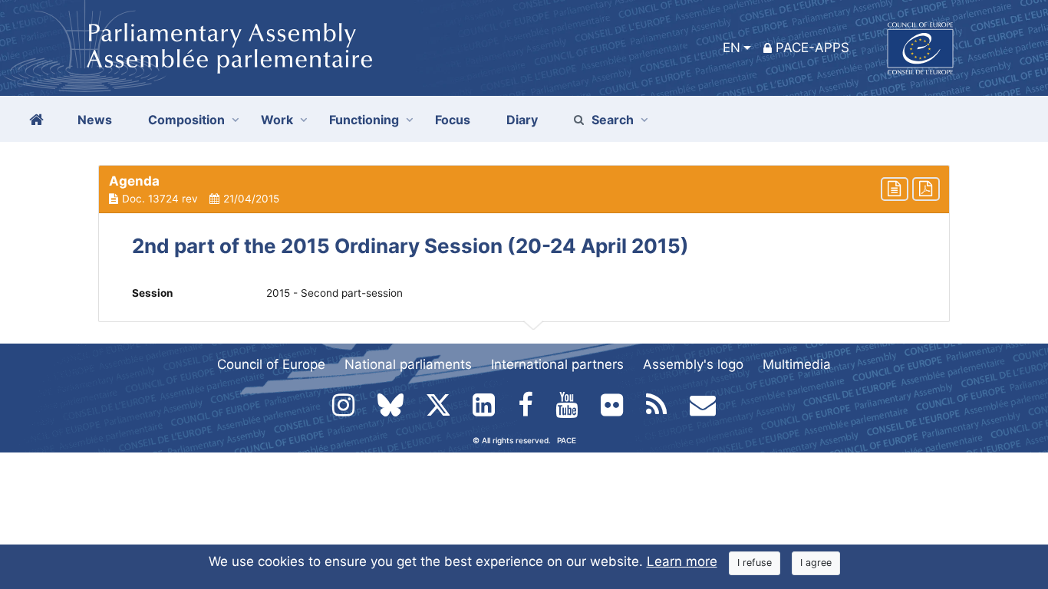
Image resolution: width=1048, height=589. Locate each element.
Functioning (364, 119)
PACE (566, 440)
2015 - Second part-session (334, 293)
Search (613, 119)
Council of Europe (271, 364)
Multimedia (797, 364)
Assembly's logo (693, 364)
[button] (524, 189)
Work (277, 119)
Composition (186, 119)
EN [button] (731, 47)
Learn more (682, 561)
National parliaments (408, 364)
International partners (557, 364)
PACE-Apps (812, 47)
